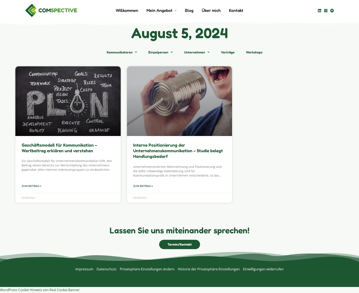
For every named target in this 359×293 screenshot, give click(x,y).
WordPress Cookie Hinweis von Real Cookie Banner (40, 290)
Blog (189, 10)
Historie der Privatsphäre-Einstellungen (209, 269)
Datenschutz (107, 269)
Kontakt (236, 10)
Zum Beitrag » (31, 186)
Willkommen (127, 10)
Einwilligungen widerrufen (263, 269)
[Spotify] (332, 10)
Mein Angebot (159, 10)
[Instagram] (326, 10)
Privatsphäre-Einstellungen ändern (147, 269)
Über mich (211, 10)
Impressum (84, 269)
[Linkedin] (319, 10)
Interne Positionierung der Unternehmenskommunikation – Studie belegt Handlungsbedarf (178, 150)
